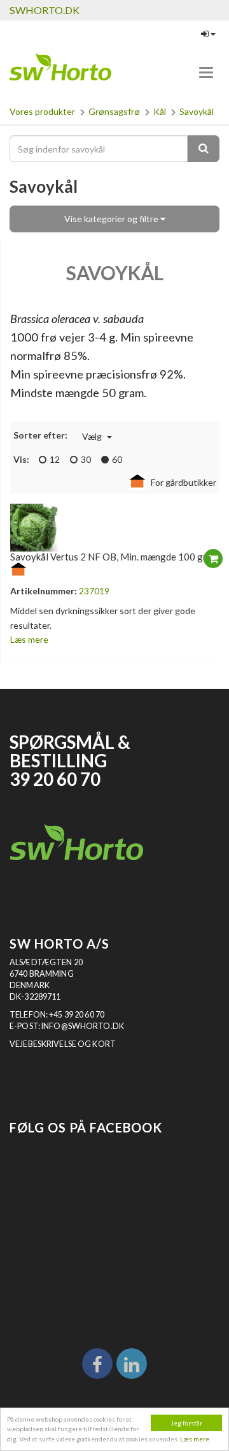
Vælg (93, 436)
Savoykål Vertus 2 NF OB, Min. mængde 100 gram (114, 556)
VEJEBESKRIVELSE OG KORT (63, 1044)
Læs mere (194, 1439)
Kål (159, 111)
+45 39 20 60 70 (76, 1014)
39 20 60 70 (55, 779)
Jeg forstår (186, 1423)
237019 (94, 590)
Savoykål (196, 111)
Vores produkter (42, 111)
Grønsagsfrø (114, 111)
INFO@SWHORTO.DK (82, 1026)
